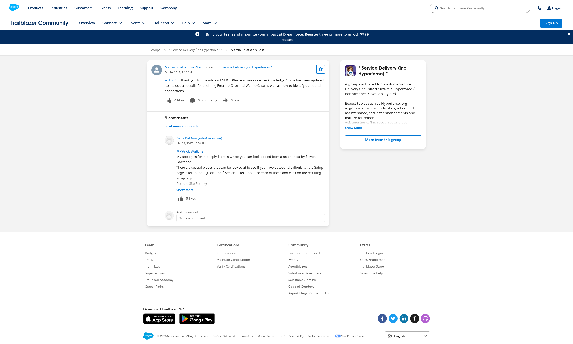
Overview (87, 23)
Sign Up (551, 23)
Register (311, 34)
